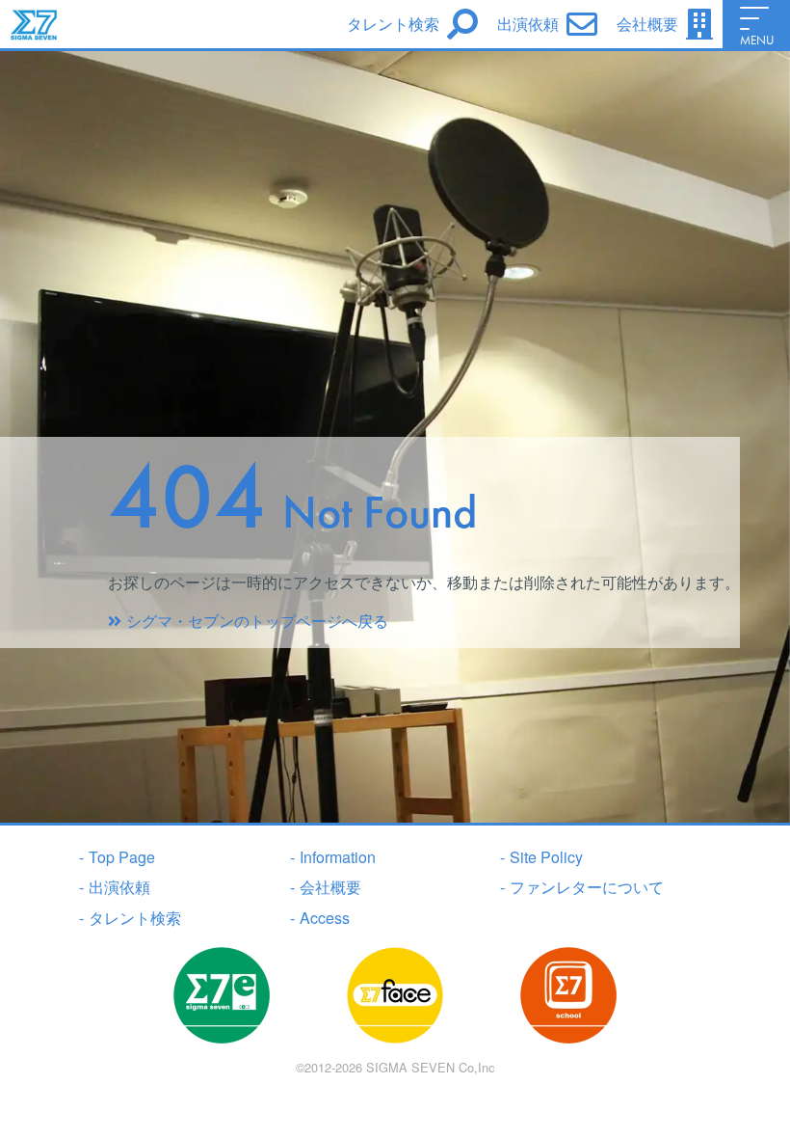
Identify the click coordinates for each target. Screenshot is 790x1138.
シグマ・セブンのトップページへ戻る (257, 621)
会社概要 (325, 887)
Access (320, 918)
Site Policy (541, 857)
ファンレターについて (582, 887)
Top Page (117, 857)
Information (333, 857)
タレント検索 (130, 918)
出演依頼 (114, 887)
